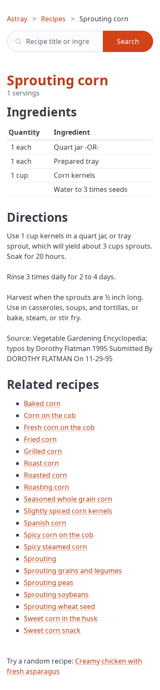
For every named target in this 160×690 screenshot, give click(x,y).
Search (128, 41)
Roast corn (41, 463)
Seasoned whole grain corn (68, 499)
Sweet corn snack (52, 630)
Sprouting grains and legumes (73, 570)
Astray (17, 18)
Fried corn (40, 439)
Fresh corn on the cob (59, 427)
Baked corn (42, 403)
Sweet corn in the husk (61, 618)
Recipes (53, 18)
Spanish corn (45, 523)
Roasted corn (45, 475)
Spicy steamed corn (55, 546)
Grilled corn (43, 451)
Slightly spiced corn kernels (68, 511)
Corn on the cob (50, 415)
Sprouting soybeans (56, 594)
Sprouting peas (48, 582)
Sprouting (40, 558)
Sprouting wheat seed (59, 606)
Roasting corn (46, 487)
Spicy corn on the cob (58, 534)
